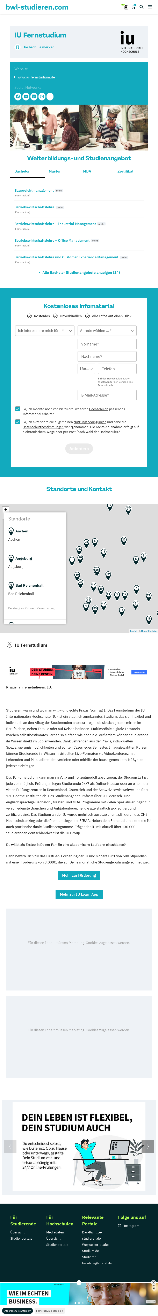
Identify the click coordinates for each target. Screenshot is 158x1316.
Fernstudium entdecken (49, 1310)
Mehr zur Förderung (79, 875)
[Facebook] (17, 96)
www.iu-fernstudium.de (36, 77)
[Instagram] (41, 96)
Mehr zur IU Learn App (79, 894)
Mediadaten (55, 1232)
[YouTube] (25, 96)
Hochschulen (98, 409)
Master (55, 171)
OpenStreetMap (149, 630)
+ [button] (5, 509)
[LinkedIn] (33, 96)
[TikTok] (49, 96)
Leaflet (133, 630)
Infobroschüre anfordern (17, 1310)
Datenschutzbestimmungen (43, 427)
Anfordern (79, 448)
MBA (87, 171)
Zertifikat (125, 171)
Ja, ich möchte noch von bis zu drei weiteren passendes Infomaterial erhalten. (74, 411)
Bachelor (22, 171)
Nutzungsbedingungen (90, 422)
